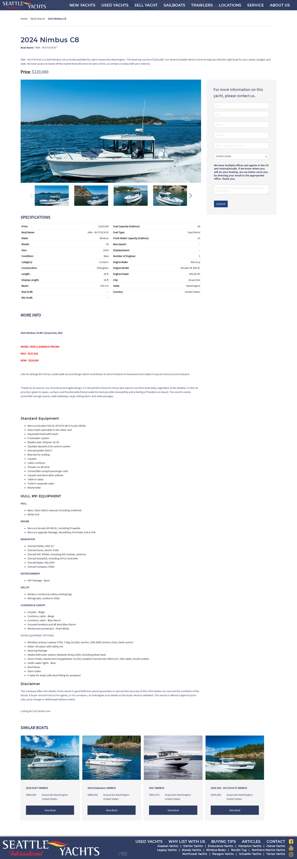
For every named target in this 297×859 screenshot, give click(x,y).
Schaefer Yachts (250, 854)
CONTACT (276, 841)
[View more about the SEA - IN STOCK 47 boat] (235, 757)
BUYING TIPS (223, 841)
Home (24, 18)
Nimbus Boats (216, 850)
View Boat (50, 810)
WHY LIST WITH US (186, 841)
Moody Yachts (191, 850)
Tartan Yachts (275, 854)
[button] (190, 195)
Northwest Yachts (194, 854)
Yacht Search (37, 18)
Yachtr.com (44, 711)
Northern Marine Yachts (268, 850)
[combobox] (241, 156)
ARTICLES (251, 841)
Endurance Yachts (220, 846)
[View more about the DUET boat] (50, 757)
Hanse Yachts (276, 846)
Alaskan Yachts (167, 846)
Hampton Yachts (249, 846)
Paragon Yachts (223, 854)
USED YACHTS (149, 841)
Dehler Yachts (193, 846)
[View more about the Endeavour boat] (111, 757)
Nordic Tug (239, 850)
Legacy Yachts (167, 850)
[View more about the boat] (173, 757)
